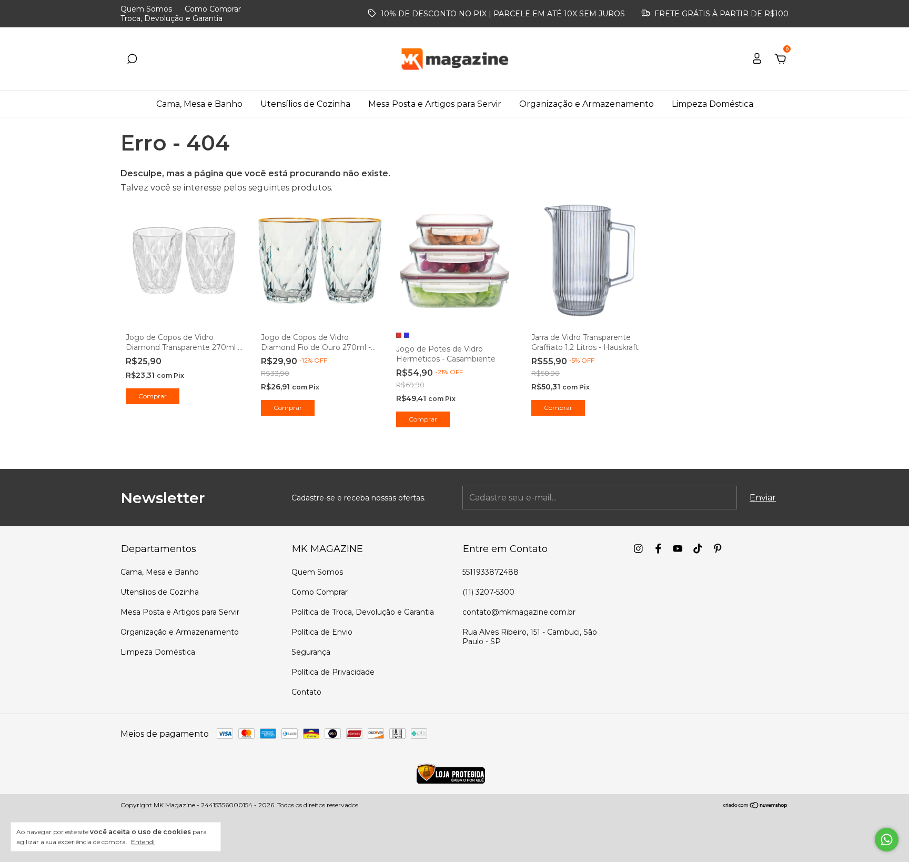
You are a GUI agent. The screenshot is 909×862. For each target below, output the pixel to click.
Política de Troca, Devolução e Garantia (362, 612)
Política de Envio (321, 632)
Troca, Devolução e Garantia (171, 18)
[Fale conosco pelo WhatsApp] (886, 839)
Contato (306, 692)
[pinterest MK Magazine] (718, 549)
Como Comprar (213, 9)
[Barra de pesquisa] (132, 59)
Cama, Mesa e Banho (199, 104)
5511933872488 (490, 572)
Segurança (310, 652)
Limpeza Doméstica (712, 104)
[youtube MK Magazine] (678, 549)
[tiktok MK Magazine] (698, 549)
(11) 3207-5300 (488, 592)
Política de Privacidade (333, 672)
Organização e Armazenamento (586, 104)
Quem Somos (146, 9)
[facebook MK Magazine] (658, 549)
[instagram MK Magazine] (638, 549)
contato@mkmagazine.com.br (518, 612)
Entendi (143, 842)
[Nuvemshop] (756, 806)
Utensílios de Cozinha (305, 104)
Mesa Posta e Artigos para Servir (434, 104)
